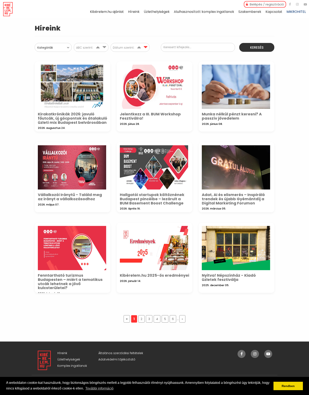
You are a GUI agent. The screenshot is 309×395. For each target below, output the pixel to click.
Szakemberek (249, 11)
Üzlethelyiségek (157, 11)
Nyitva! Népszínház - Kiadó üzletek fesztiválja (229, 277)
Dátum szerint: (124, 47)
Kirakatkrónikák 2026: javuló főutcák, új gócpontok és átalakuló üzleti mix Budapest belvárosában (72, 118)
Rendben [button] (288, 386)
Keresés (257, 47)
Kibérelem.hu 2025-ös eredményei (154, 275)
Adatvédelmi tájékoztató (116, 359)
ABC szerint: (85, 47)
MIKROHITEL (296, 11)
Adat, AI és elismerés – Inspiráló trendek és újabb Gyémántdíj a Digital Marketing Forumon (233, 199)
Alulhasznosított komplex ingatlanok (204, 11)
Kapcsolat (273, 11)
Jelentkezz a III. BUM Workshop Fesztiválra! (150, 116)
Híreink (134, 11)
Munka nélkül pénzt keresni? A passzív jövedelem (232, 116)
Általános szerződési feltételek (120, 353)
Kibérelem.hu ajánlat (107, 11)
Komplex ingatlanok (72, 366)
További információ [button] (99, 388)
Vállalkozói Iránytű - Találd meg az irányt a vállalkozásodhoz (70, 197)
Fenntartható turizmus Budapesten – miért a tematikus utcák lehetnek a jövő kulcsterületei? (70, 281)
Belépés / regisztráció (266, 4)
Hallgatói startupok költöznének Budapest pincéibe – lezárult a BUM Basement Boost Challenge (152, 199)
